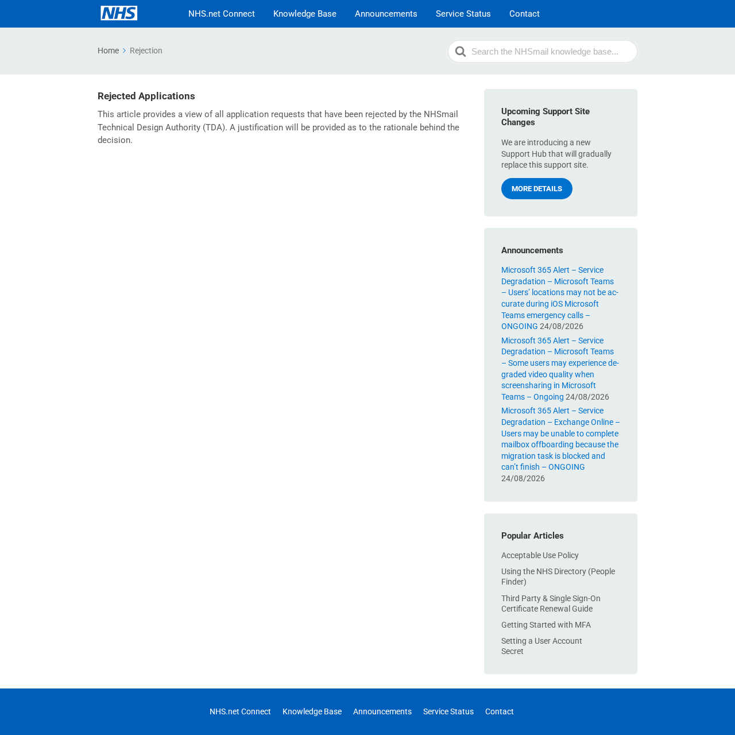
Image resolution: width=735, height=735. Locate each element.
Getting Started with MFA (546, 624)
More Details (537, 188)
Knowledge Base (304, 14)
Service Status (463, 14)
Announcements (386, 14)
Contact (524, 14)
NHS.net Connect (221, 14)
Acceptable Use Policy (540, 555)
